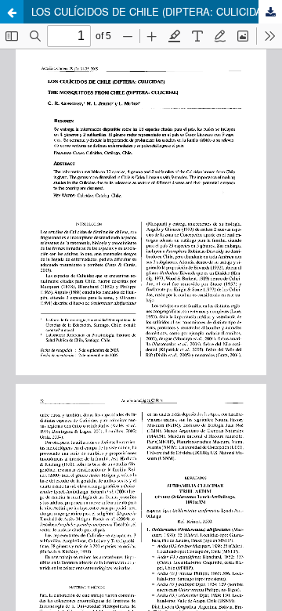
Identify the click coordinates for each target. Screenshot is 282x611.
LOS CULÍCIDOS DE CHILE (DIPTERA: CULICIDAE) (152, 11)
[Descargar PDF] (270, 12)
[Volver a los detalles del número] (12, 12)
